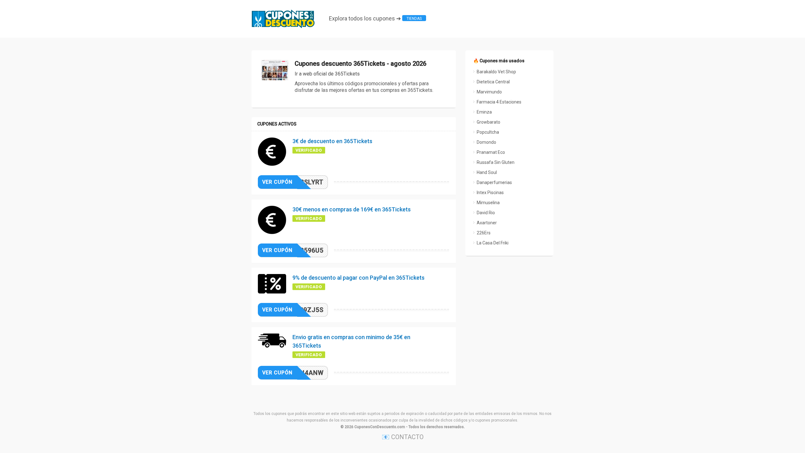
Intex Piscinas (490, 192)
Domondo (486, 142)
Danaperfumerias (494, 182)
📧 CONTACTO (403, 437)
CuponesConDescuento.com (379, 427)
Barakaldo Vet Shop (496, 71)
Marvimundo (489, 91)
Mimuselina (488, 202)
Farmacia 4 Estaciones (499, 101)
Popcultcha (488, 132)
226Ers (484, 232)
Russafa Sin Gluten (495, 162)
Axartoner (487, 222)
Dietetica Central (493, 81)
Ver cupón (277, 182)
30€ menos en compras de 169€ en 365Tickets (351, 209)
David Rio (486, 212)
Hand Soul (487, 172)
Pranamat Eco (491, 152)
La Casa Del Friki (492, 242)
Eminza (484, 112)
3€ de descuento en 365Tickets (332, 141)
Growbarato (488, 122)
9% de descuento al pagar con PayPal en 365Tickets (358, 277)
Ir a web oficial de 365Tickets (327, 74)
